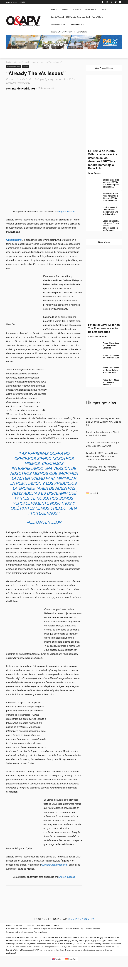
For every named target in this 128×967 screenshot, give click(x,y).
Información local (21, 62)
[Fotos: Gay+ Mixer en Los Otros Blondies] (92, 381)
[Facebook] (102, 2)
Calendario (19, 925)
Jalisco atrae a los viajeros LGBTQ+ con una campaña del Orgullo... (111, 183)
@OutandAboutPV (81, 918)
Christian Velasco (97, 336)
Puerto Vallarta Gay (74, 928)
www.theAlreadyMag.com (54, 864)
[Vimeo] (115, 2)
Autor (56, 925)
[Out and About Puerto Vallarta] (23, 20)
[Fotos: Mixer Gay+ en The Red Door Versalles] (92, 344)
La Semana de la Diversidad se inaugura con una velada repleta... (110, 210)
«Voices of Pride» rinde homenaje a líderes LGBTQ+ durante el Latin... (110, 197)
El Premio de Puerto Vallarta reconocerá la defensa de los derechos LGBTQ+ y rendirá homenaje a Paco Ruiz (102, 159)
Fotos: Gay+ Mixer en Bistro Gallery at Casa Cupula (111, 370)
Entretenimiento (44, 925)
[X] (111, 2)
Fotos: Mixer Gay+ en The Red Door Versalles (111, 345)
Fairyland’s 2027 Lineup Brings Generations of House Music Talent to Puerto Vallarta (102, 456)
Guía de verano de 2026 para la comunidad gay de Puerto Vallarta (34, 928)
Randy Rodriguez (23, 88)
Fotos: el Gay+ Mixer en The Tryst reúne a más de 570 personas (104, 328)
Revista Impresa (93, 928)
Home (9, 925)
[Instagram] (107, 2)
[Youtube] (120, 2)
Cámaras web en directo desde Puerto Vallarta (26, 932)
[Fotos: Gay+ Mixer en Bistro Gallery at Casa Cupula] (92, 369)
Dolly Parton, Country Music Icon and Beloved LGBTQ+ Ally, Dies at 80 (103, 421)
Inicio (8, 62)
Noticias (30, 925)
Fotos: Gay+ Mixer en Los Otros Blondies (111, 382)
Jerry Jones (94, 173)
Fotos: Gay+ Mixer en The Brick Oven (111, 356)
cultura (35, 62)
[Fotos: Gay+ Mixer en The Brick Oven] (92, 356)
